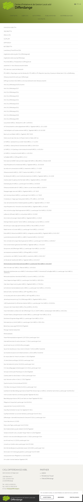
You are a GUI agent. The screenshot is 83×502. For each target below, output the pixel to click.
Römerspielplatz (8, 333)
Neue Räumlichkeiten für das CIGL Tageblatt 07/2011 (18, 410)
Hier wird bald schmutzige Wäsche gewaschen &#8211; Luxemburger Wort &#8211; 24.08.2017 (29, 241)
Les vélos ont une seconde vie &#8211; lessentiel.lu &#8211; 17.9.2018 (23, 168)
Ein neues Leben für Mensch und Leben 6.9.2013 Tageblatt (19, 356)
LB (80, 4)
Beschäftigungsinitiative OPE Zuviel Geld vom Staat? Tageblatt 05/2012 (23, 398)
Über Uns (25, 15)
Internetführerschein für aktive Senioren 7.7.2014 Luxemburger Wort (22, 341)
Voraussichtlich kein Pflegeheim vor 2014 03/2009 (17, 455)
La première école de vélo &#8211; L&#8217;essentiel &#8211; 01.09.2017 (24, 237)
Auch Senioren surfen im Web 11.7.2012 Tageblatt (17, 379)
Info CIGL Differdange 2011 (11, 111)
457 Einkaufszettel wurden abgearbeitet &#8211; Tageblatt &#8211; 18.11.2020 (25, 126)
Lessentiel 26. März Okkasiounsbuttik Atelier (16, 65)
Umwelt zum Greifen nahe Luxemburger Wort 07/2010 (18, 444)
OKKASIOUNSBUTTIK (10, 27)
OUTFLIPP (7, 39)
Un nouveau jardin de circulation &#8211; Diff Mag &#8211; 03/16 (22, 295)
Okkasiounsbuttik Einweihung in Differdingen (16, 77)
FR (77, 4)
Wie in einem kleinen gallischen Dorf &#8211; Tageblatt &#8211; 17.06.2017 (24, 244)
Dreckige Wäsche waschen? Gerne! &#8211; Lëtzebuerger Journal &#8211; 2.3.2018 (26, 222)
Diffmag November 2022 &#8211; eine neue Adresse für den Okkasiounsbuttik (25, 81)
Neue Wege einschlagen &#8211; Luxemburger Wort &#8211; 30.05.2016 (24, 280)
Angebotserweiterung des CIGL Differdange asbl (17, 54)
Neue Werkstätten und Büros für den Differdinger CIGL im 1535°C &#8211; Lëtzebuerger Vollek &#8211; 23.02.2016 (35, 311)
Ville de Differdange (47, 478)
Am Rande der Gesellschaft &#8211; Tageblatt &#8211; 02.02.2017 (22, 260)
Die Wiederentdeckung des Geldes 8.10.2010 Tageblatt (18, 429)
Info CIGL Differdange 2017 (11, 88)
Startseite (13, 15)
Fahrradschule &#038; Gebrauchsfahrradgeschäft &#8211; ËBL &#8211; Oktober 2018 (27, 161)
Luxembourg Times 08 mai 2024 (12, 50)
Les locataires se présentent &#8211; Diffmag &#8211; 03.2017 (21, 252)
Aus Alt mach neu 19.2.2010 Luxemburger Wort (16, 440)
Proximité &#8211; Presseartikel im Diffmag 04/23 (17, 62)
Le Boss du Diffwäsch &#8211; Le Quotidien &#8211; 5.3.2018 (20, 214)
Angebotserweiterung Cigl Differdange (14, 58)
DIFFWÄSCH (7, 42)
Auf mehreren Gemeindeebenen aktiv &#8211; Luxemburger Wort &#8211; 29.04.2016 (27, 288)
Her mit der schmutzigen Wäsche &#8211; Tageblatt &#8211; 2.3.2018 (23, 218)
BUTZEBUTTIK (8, 46)
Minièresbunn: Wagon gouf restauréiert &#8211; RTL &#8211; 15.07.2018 (24, 199)
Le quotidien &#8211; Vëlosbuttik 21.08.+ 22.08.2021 (18, 123)
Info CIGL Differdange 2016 (11, 92)
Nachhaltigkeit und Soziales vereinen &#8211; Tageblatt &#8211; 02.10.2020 (24, 130)
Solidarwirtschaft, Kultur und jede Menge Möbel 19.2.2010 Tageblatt (22, 433)
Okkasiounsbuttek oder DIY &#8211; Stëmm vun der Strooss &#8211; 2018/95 (25, 187)
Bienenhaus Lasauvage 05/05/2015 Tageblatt (16, 326)
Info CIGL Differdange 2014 (11, 100)
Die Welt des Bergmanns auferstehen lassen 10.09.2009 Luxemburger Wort (24, 448)
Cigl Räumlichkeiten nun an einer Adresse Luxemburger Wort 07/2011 (23, 413)
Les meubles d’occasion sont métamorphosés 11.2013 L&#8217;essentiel (23, 353)
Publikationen (50, 15)
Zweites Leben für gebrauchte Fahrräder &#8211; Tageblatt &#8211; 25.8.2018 (25, 180)
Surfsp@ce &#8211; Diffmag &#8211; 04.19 (15, 157)
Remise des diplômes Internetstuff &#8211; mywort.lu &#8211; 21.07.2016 (24, 276)
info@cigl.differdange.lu (13, 488)
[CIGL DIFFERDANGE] (27, 6)
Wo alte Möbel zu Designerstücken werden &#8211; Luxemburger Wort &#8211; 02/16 (27, 314)
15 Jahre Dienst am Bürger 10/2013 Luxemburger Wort (19, 360)
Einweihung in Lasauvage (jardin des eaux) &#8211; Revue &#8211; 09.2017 (24, 225)
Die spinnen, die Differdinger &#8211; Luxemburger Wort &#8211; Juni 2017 (24, 248)
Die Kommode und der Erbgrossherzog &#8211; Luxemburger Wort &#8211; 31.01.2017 (28, 263)
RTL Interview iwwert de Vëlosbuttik (13, 69)
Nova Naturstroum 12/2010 (11, 421)
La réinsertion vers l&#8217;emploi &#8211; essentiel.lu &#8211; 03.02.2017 (24, 256)
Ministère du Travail (47, 476)
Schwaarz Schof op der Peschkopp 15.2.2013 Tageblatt (18, 372)
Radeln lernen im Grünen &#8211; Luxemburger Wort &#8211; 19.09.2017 (24, 229)
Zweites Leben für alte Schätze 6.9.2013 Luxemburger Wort (20, 375)
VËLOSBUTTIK (8, 31)
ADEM (44, 473)
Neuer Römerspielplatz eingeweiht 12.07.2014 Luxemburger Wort (21, 337)
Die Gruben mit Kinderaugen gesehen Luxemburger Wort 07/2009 (22, 452)
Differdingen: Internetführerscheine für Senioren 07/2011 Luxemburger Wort (24, 417)
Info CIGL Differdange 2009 (11, 119)
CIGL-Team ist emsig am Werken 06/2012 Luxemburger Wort (20, 387)
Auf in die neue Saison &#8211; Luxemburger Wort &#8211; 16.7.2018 (23, 195)
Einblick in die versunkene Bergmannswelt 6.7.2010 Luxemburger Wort (23, 436)
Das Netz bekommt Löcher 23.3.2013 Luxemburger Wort (19, 364)
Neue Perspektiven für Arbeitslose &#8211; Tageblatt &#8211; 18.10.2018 (24, 164)
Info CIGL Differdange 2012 (11, 107)
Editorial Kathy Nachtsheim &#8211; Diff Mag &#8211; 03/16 (20, 292)
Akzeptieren (47, 497)
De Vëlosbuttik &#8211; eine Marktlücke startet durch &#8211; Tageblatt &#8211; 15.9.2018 (29, 176)
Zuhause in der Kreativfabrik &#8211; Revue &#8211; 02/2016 (21, 307)
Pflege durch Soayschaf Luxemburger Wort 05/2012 (18, 402)
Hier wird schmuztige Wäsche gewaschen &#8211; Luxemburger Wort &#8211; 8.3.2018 (27, 210)
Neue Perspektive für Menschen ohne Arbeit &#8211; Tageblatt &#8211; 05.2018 (26, 206)
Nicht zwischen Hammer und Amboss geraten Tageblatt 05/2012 (21, 394)
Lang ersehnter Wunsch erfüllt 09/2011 (14, 406)
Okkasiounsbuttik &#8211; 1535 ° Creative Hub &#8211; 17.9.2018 (22, 172)
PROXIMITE (7, 35)
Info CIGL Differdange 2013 (11, 103)
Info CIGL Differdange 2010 (11, 115)
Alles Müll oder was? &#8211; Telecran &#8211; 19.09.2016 (20, 267)
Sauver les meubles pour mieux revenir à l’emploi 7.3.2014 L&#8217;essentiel (24, 349)
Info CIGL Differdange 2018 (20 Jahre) (14, 84)
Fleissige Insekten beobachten (12, 330)
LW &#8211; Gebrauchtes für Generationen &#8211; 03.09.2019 (21, 145)
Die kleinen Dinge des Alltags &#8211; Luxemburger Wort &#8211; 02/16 (23, 318)
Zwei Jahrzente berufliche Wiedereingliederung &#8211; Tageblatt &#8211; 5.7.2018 (27, 203)
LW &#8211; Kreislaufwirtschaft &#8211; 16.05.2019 (18, 153)
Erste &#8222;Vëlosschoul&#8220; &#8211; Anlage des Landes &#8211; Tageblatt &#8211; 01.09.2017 (31, 233)
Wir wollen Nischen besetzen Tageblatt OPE (15, 459)
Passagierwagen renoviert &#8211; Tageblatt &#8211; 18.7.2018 (21, 191)
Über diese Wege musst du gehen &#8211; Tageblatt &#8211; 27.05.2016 (23, 284)
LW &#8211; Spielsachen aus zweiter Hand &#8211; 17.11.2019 (21, 142)
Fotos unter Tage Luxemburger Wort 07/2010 (16, 425)
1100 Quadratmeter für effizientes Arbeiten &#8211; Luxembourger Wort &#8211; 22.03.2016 (29, 303)
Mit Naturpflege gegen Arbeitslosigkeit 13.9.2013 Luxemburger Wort (22, 368)
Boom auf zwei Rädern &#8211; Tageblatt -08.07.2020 (18, 134)
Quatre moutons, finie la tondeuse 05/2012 (15, 383)
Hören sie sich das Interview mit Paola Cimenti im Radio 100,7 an (21, 138)
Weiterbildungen (66, 15)
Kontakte (41, 19)
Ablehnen (61, 497)
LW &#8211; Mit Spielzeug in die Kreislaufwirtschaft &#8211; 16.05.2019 (23, 149)
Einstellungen (74, 497)
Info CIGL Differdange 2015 (11, 96)
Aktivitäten (37, 15)
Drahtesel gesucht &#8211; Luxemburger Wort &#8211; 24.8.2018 (22, 183)
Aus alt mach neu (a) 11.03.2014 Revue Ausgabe (16, 345)
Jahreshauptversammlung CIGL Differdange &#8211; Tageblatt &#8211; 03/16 (25, 299)
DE (75, 4)
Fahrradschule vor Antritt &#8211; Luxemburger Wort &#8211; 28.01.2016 (24, 322)
